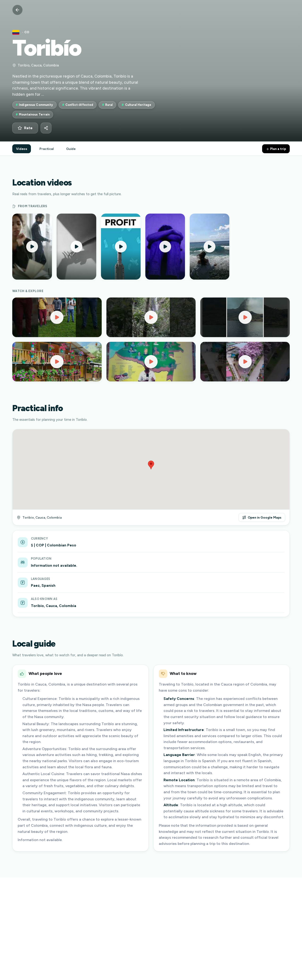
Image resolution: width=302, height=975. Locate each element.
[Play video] (57, 317)
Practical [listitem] (46, 149)
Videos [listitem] (21, 149)
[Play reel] (32, 247)
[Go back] (17, 10)
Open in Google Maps (264, 517)
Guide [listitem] (71, 149)
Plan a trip (277, 149)
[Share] (46, 128)
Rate (28, 128)
